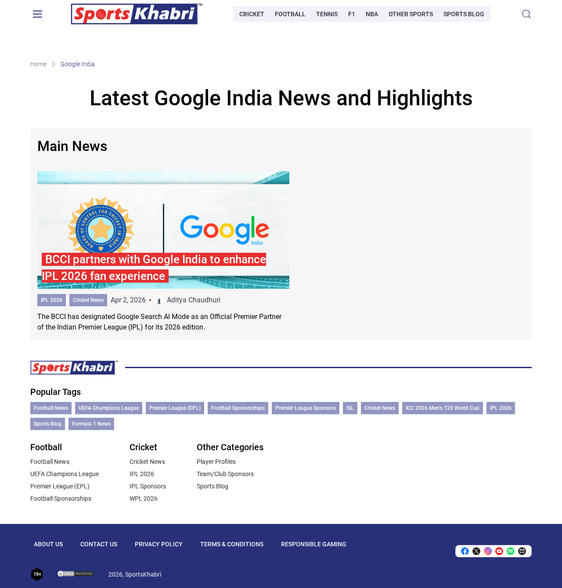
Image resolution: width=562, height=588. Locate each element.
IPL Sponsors (148, 486)
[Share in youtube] (499, 551)
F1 (351, 14)
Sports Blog (463, 14)
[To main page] (136, 14)
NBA (372, 14)
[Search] (526, 14)
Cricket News (88, 300)
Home (38, 64)
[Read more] (163, 252)
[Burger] (37, 14)
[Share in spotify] (511, 551)
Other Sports (411, 14)
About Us (48, 544)
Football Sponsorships (238, 408)
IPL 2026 (51, 300)
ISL (350, 408)
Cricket (251, 14)
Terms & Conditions (231, 544)
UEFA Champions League (109, 408)
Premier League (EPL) (175, 408)
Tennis (327, 14)
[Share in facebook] (465, 551)
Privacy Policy (159, 544)
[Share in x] (476, 551)
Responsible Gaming (313, 544)
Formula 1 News (91, 424)
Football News (51, 408)
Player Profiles (216, 461)
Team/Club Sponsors (225, 473)
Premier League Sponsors (305, 408)
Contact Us (98, 544)
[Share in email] (522, 551)
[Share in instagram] (488, 551)
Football (290, 14)
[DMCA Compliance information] (76, 574)
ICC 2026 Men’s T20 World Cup (442, 408)
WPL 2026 (144, 498)
